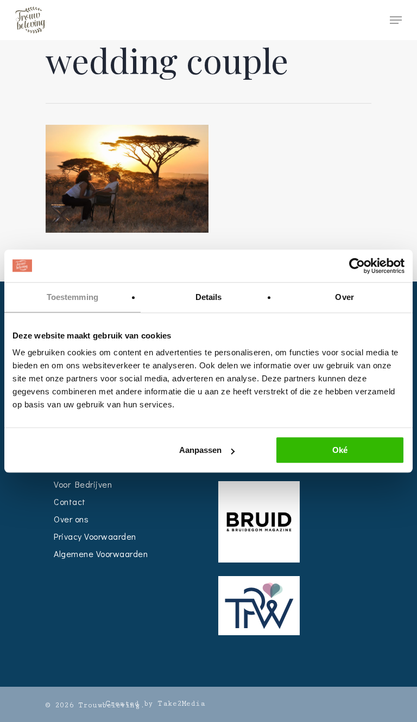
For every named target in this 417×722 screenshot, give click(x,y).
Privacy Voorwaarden (95, 536)
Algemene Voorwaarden (101, 553)
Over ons (71, 519)
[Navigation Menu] (396, 20)
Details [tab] (208, 297)
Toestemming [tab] (72, 297)
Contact (70, 501)
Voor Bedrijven (83, 484)
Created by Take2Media (155, 703)
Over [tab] (344, 297)
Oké (340, 450)
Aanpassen (200, 450)
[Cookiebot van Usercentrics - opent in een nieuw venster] (357, 266)
